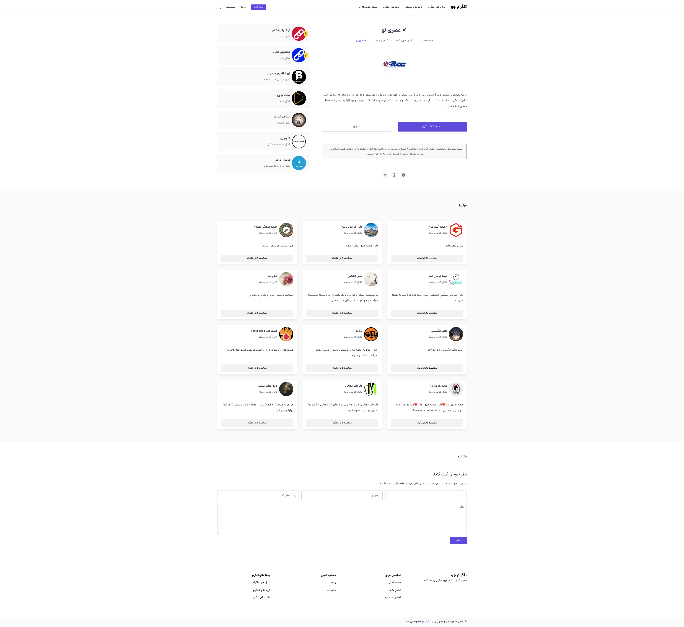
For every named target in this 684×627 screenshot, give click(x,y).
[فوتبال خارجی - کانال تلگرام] (299, 163)
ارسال (458, 540)
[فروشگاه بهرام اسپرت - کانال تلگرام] (299, 77)
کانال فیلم (285, 101)
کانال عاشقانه (283, 123)
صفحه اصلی (394, 583)
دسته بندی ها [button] (369, 7)
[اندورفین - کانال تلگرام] (299, 142)
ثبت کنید (258, 7)
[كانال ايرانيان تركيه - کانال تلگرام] (371, 230)
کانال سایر (285, 37)
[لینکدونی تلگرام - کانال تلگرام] (299, 55)
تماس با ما (395, 590)
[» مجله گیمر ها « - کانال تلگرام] (456, 230)
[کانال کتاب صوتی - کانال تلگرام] (286, 389)
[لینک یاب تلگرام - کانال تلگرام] (299, 34)
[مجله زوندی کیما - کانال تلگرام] (456, 279)
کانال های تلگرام (437, 7)
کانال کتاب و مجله (438, 233)
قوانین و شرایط (393, 598)
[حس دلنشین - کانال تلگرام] (371, 279)
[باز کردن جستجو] (219, 7)
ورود (243, 7)
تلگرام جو (459, 575)
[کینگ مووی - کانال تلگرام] (299, 98)
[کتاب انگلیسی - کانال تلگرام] (456, 334)
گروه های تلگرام (414, 7)
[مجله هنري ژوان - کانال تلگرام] (456, 389)
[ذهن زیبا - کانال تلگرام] (286, 279)
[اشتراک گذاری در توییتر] (385, 175)
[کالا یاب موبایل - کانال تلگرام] (371, 389)
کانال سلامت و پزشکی (279, 145)
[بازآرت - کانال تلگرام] (371, 334)
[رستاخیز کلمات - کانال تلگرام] (299, 120)
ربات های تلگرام (391, 7)
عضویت (230, 7)
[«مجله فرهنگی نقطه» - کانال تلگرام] (286, 230)
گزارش (356, 127)
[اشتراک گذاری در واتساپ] (394, 175)
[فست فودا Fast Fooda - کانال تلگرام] (286, 334)
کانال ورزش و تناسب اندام (277, 80)
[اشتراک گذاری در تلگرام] (403, 175)
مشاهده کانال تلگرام (432, 127)
